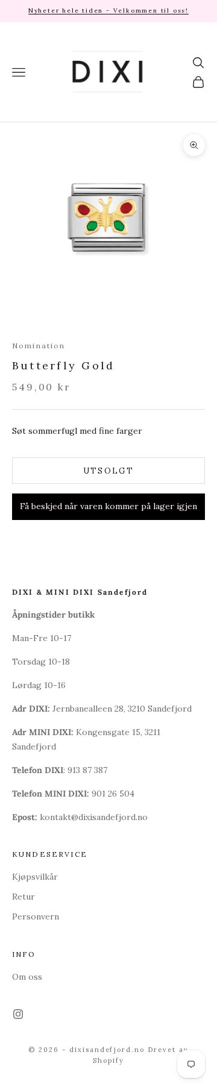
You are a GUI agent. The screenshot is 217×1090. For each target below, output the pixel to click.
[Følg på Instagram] (18, 1014)
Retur (23, 896)
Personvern (35, 916)
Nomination (39, 345)
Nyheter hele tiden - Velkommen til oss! (108, 10)
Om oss (27, 976)
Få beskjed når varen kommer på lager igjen (108, 506)
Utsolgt (108, 471)
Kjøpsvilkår (35, 876)
